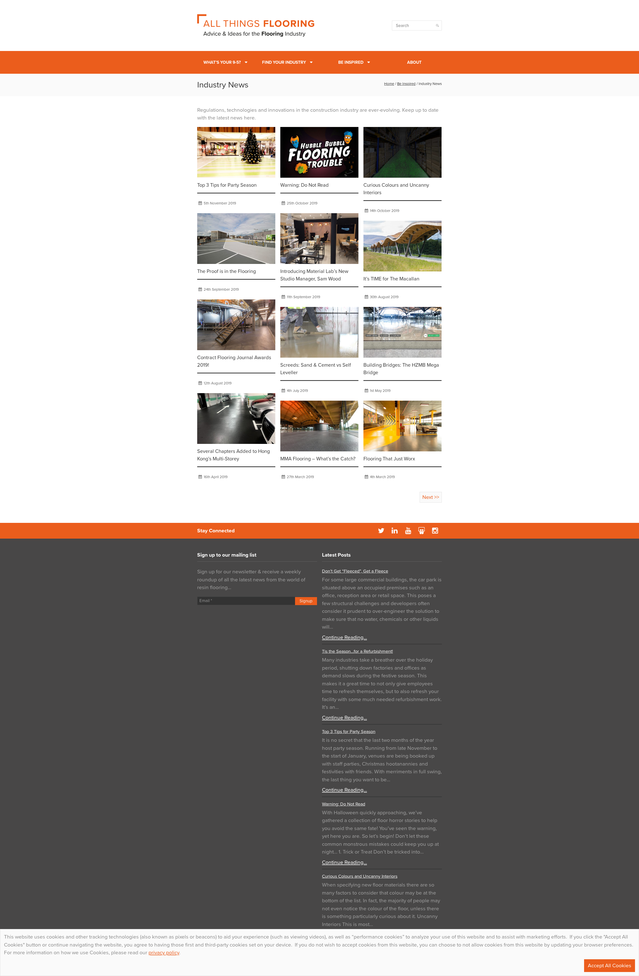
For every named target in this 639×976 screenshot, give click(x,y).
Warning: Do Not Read (304, 185)
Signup (306, 601)
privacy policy (164, 953)
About (414, 62)
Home (389, 83)
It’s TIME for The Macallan (391, 279)
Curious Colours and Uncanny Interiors (359, 876)
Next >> (430, 497)
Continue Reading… (344, 637)
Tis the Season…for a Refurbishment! (357, 651)
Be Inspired (350, 62)
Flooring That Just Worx (389, 459)
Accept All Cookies (609, 966)
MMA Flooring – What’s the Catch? (317, 459)
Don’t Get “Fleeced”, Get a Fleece (355, 571)
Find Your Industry (284, 62)
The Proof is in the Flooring (226, 271)
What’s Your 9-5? (222, 62)
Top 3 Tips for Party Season (227, 185)
